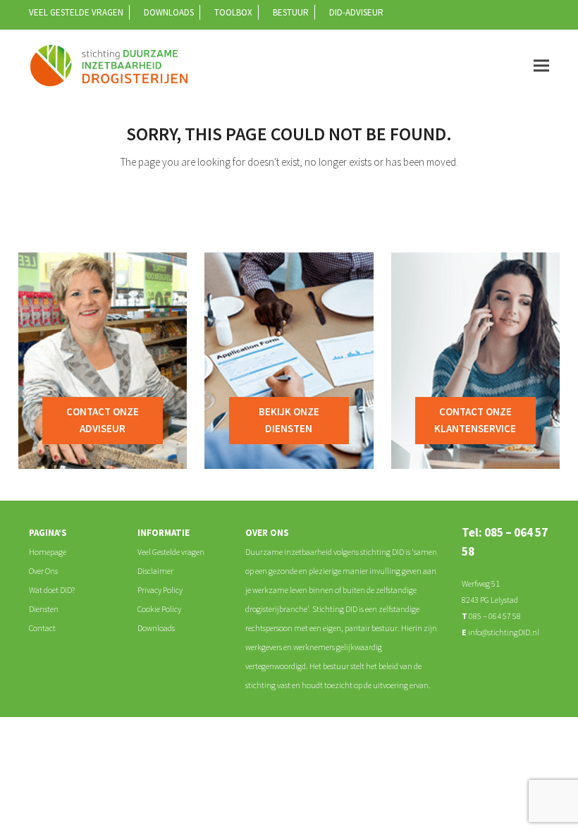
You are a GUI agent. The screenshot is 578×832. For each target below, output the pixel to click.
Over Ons (43, 570)
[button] (541, 65)
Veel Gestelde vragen (170, 551)
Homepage (47, 551)
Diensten (44, 609)
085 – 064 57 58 (494, 616)
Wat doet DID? (52, 590)
